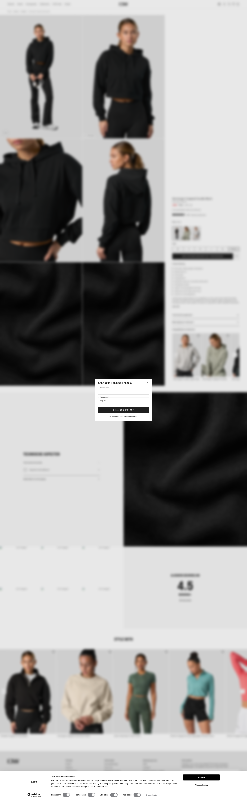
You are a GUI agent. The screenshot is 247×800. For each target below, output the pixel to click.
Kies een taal (104, 397)
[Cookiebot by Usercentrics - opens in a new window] (34, 795)
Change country (123, 410)
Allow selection (201, 785)
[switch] (91, 795)
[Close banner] (225, 775)
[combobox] (123, 391)
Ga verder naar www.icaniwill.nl (123, 417)
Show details (151, 795)
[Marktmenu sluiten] (147, 382)
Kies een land (104, 388)
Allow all (201, 777)
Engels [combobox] (103, 400)
